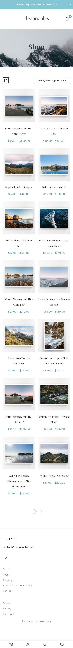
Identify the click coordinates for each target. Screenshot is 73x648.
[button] (67, 18)
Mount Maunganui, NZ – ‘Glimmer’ (19, 302)
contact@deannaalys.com (18, 547)
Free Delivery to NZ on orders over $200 (36, 4)
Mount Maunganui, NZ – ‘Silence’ (19, 419)
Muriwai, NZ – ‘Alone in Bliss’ (54, 131)
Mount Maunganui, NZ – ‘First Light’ (19, 131)
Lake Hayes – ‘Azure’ (54, 187)
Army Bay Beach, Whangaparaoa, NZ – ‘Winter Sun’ (19, 481)
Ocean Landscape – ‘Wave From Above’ (54, 243)
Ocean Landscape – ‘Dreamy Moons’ (54, 302)
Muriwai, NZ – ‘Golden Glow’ (19, 243)
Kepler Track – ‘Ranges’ (19, 187)
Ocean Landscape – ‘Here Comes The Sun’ (54, 360)
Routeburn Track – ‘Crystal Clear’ (54, 419)
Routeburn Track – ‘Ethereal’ (19, 360)
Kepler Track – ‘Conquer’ (54, 475)
